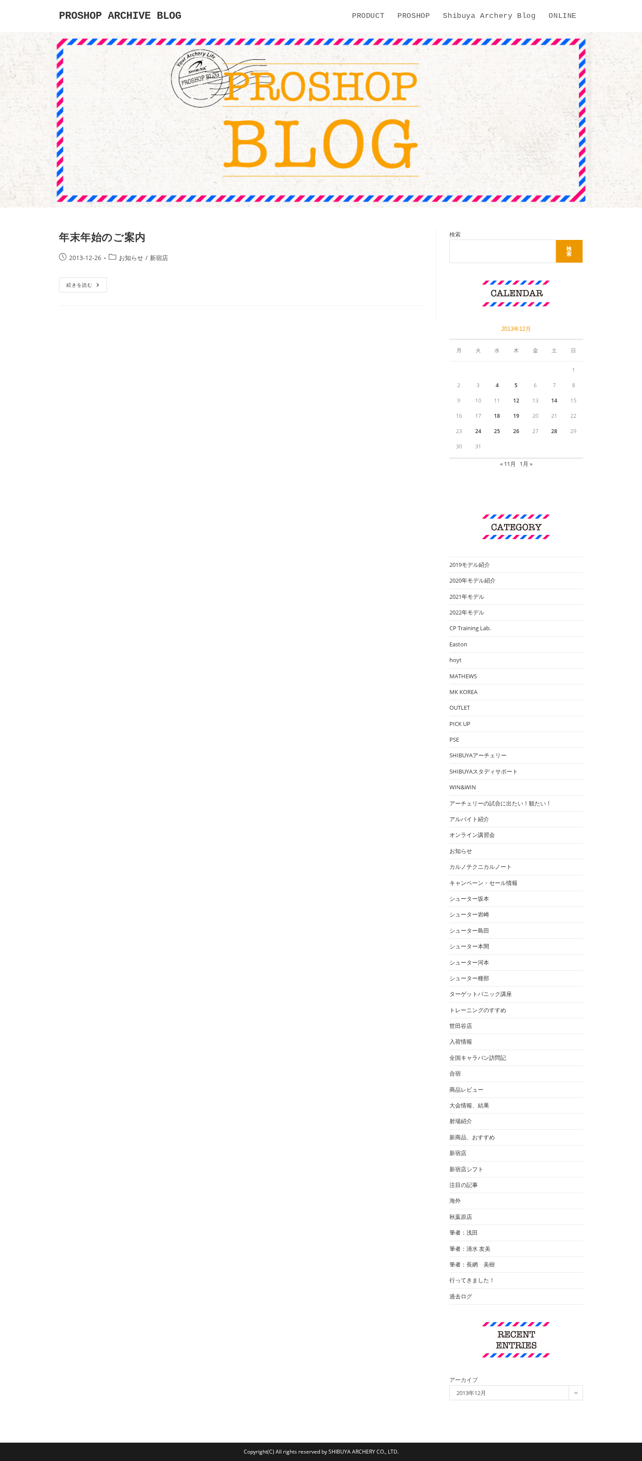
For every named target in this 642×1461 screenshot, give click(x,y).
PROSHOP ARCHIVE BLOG (120, 16)
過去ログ (460, 1296)
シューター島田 (469, 930)
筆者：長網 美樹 (472, 1264)
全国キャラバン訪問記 (477, 1058)
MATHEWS (463, 676)
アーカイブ (463, 1380)
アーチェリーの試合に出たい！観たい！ (500, 803)
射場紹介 (460, 1121)
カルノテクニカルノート (480, 867)
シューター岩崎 (469, 914)
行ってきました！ (472, 1280)
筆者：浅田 (463, 1232)
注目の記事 (463, 1185)
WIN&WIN (462, 787)
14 (554, 400)
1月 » (526, 464)
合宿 (455, 1073)
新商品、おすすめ (472, 1137)
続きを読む (82, 286)
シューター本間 (469, 946)
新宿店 (159, 257)
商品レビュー (466, 1089)
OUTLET (459, 707)
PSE (454, 739)
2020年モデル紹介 (472, 580)
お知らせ (131, 257)
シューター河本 (469, 962)
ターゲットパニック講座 (480, 994)
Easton (458, 644)
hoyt (455, 660)
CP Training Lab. (470, 628)
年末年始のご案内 (102, 236)
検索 (455, 234)
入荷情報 (460, 1041)
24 (478, 431)
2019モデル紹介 (469, 565)
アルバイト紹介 (469, 819)
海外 (455, 1200)
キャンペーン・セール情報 (483, 883)
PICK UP (459, 724)
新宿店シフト (466, 1169)
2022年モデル (466, 612)
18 (497, 416)
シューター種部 (469, 978)
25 (497, 431)
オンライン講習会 (472, 835)
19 (516, 416)
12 (516, 400)
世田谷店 (460, 1026)
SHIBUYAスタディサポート (483, 771)
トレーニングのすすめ (477, 1010)
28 (554, 431)
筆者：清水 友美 (469, 1249)
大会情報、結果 (469, 1105)
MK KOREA (463, 692)
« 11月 (508, 464)
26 (516, 431)
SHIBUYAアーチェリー (478, 755)
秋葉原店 (460, 1217)
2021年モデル (466, 596)
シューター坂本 (469, 898)
